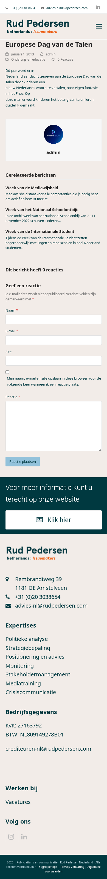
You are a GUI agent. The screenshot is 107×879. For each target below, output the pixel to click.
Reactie (12, 396)
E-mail (11, 330)
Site (8, 351)
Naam (11, 310)
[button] (99, 26)
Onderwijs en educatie (28, 59)
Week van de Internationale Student (39, 231)
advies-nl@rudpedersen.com (67, 8)
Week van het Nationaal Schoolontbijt (41, 209)
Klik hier (59, 519)
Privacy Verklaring (72, 867)
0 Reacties (65, 59)
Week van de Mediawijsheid (31, 187)
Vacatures (18, 802)
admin (50, 54)
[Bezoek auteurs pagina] (53, 133)
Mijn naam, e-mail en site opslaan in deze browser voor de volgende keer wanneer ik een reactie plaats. (54, 381)
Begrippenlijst (48, 867)
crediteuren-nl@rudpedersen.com (48, 748)
